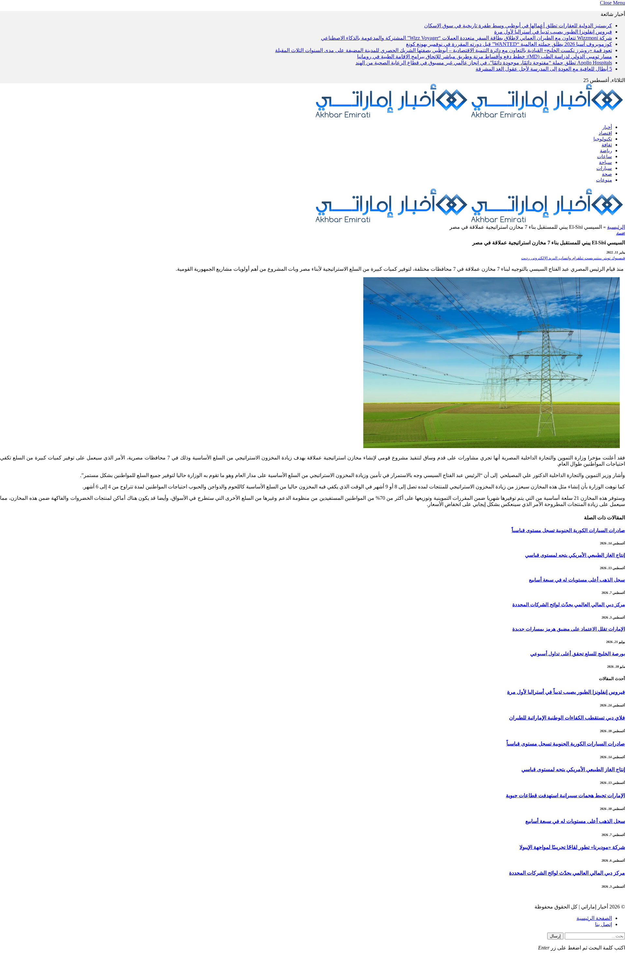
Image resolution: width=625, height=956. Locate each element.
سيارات (604, 168)
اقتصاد (605, 133)
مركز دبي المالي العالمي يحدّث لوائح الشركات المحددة (568, 604)
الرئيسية (616, 227)
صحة (607, 174)
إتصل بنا (603, 924)
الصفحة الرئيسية (594, 918)
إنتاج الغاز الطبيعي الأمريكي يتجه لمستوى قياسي (575, 555)
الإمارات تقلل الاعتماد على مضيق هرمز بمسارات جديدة (568, 629)
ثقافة (607, 144)
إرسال (555, 936)
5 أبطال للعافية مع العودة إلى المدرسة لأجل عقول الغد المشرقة (544, 69)
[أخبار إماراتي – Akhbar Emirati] (469, 116)
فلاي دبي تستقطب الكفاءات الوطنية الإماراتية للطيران (567, 717)
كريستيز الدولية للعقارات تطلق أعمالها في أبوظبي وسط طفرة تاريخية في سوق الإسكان (518, 25)
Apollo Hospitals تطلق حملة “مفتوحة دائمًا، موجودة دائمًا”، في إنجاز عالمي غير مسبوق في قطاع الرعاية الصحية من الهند (483, 62)
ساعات (604, 156)
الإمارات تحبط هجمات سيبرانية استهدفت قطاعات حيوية (565, 795)
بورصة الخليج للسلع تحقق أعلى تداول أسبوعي (577, 653)
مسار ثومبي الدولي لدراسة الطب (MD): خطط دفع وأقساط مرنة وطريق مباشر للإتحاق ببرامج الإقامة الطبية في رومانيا (484, 56)
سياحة (605, 162)
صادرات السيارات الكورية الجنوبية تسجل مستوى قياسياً (568, 530)
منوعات (604, 180)
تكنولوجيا (602, 139)
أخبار (607, 127)
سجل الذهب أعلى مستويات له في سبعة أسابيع (577, 579)
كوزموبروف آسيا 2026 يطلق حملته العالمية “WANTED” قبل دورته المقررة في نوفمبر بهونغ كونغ (509, 44)
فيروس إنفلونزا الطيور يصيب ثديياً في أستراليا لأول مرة (553, 31)
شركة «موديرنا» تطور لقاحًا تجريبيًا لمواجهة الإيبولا (572, 847)
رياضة (606, 150)
